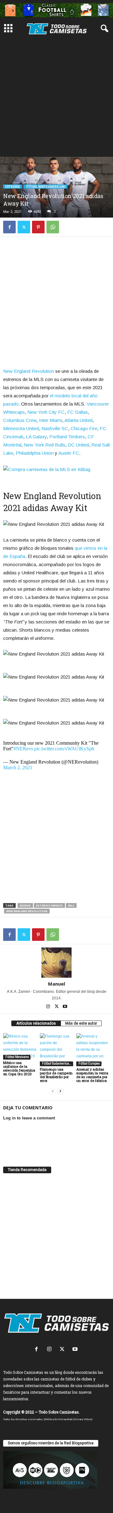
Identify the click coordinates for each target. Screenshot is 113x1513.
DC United (78, 444)
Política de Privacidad (58, 1419)
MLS (71, 905)
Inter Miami (50, 420)
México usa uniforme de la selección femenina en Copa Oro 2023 (19, 1068)
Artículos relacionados (36, 1023)
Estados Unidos (49, 905)
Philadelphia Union (35, 453)
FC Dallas (77, 412)
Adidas (25, 905)
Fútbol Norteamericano (45, 186)
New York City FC (46, 412)
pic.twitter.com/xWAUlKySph (64, 748)
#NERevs (23, 748)
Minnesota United (21, 428)
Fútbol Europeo (89, 1063)
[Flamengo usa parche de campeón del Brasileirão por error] (56, 1049)
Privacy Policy (83, 1419)
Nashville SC (54, 428)
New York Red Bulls (44, 444)
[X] (24, 227)
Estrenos (12, 186)
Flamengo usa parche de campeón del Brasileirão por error (56, 1075)
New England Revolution (28, 371)
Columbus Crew (19, 420)
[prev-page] (53, 1091)
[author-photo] (56, 962)
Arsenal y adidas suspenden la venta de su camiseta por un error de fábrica (92, 1075)
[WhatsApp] (52, 227)
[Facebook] (9, 227)
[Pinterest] (38, 227)
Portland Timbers (67, 436)
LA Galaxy (36, 436)
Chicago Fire (84, 428)
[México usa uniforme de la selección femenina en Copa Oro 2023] (20, 1046)
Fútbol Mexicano (17, 1057)
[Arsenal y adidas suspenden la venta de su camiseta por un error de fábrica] (93, 1049)
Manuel (56, 984)
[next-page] (60, 1091)
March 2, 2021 (17, 767)
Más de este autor (81, 1023)
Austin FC (68, 453)
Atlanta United (78, 420)
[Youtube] (65, 1007)
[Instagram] (48, 1007)
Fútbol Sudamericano (57, 1063)
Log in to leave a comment (29, 1118)
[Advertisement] (56, 97)
